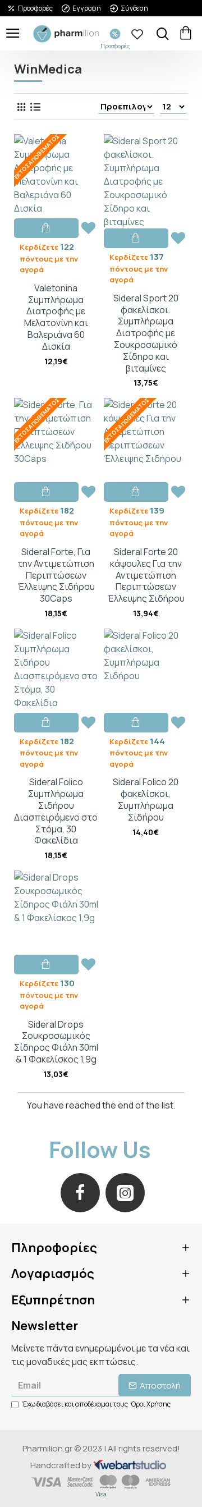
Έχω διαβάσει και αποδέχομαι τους (96, 1404)
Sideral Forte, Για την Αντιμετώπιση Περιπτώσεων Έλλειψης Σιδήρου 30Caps (56, 575)
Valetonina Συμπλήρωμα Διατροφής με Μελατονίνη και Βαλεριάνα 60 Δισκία (56, 317)
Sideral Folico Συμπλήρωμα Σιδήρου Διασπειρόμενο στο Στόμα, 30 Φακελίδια (56, 811)
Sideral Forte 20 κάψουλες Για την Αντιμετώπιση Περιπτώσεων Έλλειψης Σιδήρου (146, 575)
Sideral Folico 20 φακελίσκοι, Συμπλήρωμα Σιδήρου (145, 799)
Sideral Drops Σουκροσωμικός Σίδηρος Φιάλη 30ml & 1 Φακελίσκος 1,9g (56, 1042)
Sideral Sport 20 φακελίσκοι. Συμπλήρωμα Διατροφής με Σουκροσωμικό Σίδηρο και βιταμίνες (145, 333)
